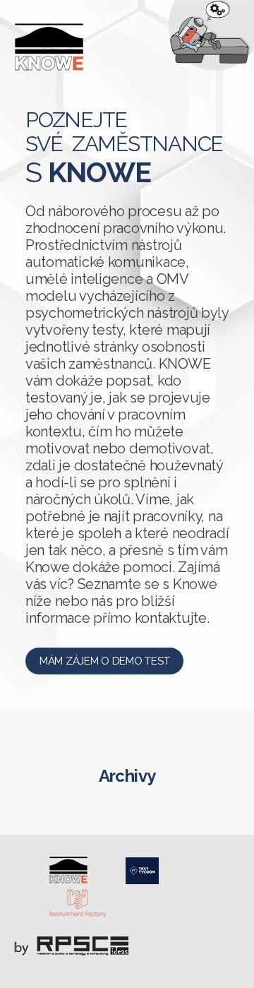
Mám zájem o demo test (104, 661)
